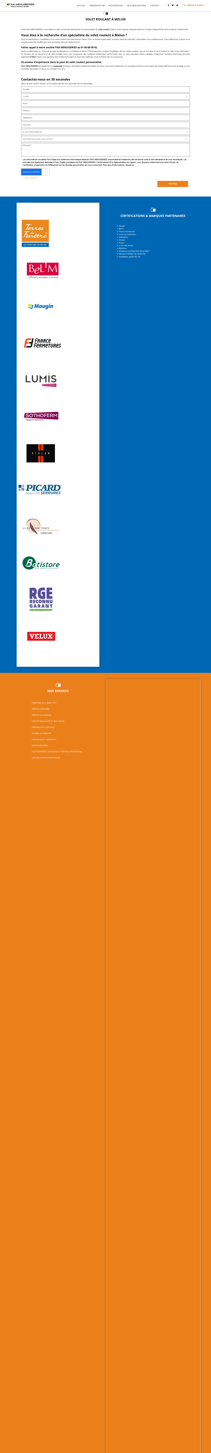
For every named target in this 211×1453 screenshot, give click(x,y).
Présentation (97, 5)
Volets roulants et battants (48, 721)
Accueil (81, 5)
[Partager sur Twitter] (173, 5)
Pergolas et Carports (44, 739)
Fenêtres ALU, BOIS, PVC (44, 703)
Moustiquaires (40, 745)
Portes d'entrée (40, 709)
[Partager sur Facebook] (168, 5)
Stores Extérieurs (41, 733)
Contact (155, 5)
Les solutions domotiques (46, 757)
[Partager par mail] (177, 5)
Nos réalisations (136, 5)
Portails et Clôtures (43, 727)
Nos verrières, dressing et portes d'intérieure (57, 751)
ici (133, 165)
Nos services (116, 5)
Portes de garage (41, 715)
